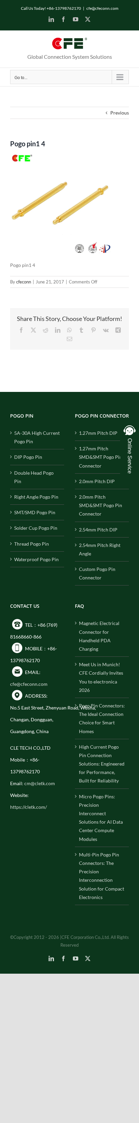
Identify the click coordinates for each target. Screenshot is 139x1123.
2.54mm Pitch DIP (98, 529)
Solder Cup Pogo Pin (35, 528)
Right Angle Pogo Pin (36, 497)
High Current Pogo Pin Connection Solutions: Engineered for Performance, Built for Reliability (101, 764)
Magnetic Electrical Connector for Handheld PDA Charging (99, 636)
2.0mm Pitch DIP (97, 481)
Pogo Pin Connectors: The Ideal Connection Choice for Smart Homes (102, 718)
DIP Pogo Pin (28, 457)
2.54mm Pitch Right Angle (99, 549)
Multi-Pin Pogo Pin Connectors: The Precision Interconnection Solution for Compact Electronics (101, 876)
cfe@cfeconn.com (102, 8)
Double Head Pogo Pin (34, 477)
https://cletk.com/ (28, 807)
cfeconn (23, 281)
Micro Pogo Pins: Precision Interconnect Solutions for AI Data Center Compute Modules (101, 818)
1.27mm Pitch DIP (98, 433)
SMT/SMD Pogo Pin (34, 512)
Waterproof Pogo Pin (36, 559)
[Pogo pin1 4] (60, 157)
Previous (119, 113)
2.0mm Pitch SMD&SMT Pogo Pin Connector (100, 505)
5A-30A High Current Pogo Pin (37, 437)
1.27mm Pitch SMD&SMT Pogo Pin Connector (100, 457)
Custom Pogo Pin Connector (97, 573)
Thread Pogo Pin (31, 544)
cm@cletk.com (39, 783)
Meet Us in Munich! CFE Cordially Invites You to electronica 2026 (101, 677)
